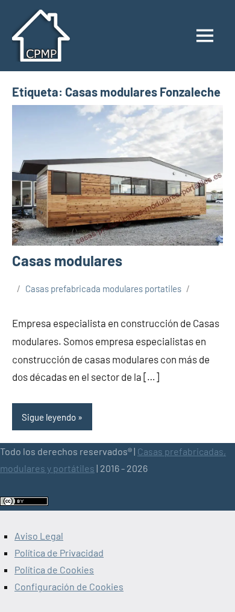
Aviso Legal (38, 535)
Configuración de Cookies (69, 586)
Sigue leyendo (49, 417)
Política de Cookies (54, 569)
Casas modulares (67, 260)
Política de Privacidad (59, 552)
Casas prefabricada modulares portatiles (103, 288)
